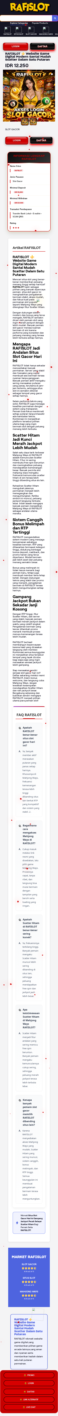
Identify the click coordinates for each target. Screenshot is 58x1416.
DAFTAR (42, 46)
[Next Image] (52, 96)
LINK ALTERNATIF (30, 1399)
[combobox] (26, 18)
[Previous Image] (5, 96)
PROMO (30, 1375)
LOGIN (15, 46)
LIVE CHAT (30, 1407)
